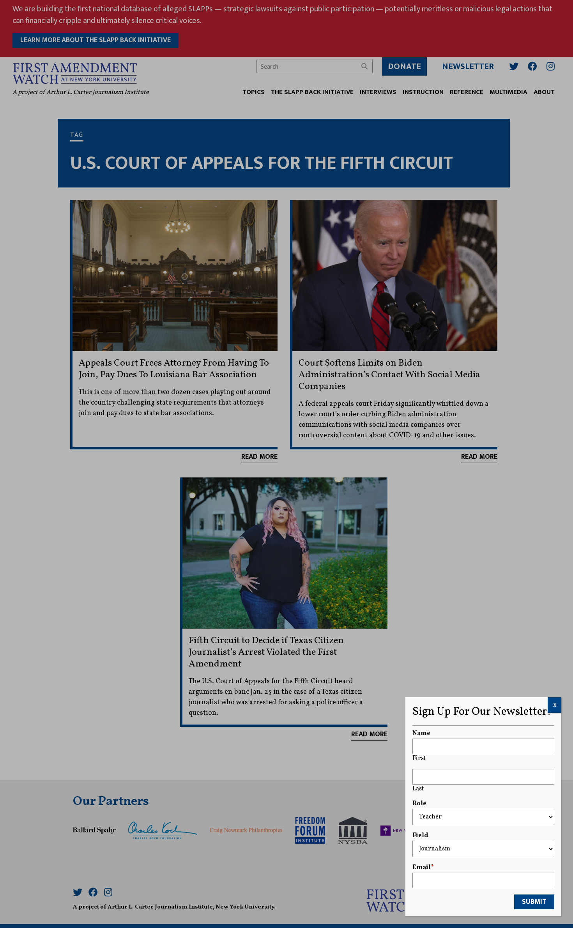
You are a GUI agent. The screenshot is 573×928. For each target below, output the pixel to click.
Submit (534, 902)
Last (418, 789)
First (419, 758)
